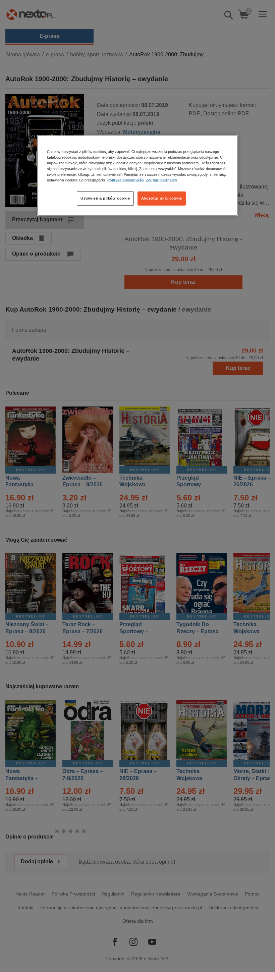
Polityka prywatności (125, 180)
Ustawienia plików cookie (105, 198)
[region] (137, 175)
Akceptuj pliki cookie (161, 198)
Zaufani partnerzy (161, 180)
